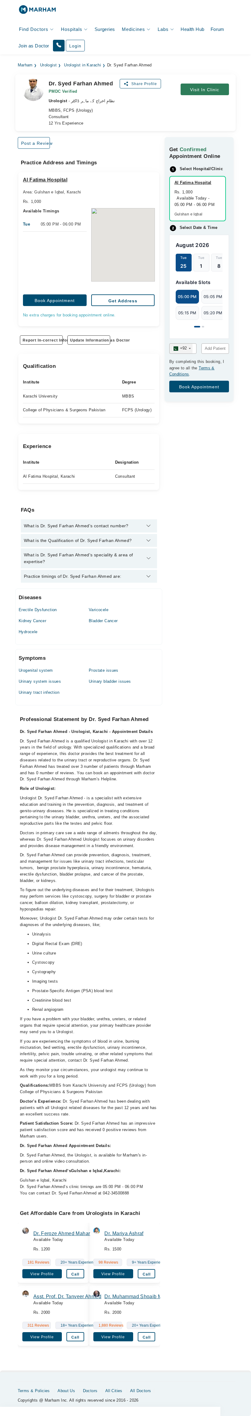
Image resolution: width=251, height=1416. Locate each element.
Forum (217, 29)
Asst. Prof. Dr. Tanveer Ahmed (67, 1296)
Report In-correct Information (43, 340)
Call (75, 1274)
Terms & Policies (34, 1390)
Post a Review (35, 143)
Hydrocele (28, 632)
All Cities (113, 1390)
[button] (59, 45)
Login (75, 45)
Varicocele (98, 609)
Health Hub (192, 29)
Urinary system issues (40, 681)
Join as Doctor (33, 45)
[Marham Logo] (37, 11)
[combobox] (181, 348)
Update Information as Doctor (90, 340)
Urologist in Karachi (82, 65)
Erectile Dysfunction (38, 609)
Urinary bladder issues (110, 681)
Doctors (90, 1390)
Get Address (122, 300)
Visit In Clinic (204, 89)
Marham (25, 65)
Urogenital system (36, 670)
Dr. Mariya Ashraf (124, 1233)
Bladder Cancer (103, 620)
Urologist (48, 65)
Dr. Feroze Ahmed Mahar (61, 1233)
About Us (66, 1390)
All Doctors (140, 1390)
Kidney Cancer (32, 620)
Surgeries (105, 29)
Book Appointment (55, 300)
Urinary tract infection (39, 692)
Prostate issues (103, 670)
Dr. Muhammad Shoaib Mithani (139, 1296)
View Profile (42, 1274)
